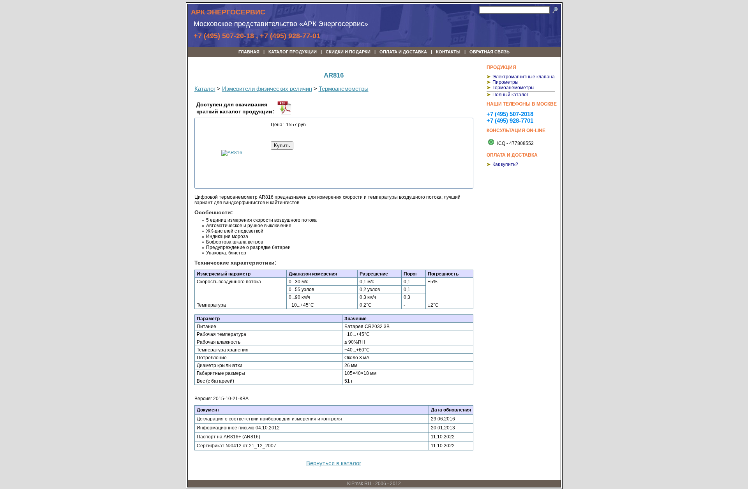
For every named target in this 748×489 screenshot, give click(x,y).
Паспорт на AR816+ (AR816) (228, 437)
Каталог (204, 88)
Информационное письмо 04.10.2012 (238, 428)
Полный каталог (510, 94)
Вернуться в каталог (333, 463)
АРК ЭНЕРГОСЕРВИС (228, 12)
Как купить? (505, 164)
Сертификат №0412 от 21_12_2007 (236, 445)
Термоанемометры (513, 87)
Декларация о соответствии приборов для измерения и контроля (269, 419)
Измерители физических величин (267, 88)
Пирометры (505, 82)
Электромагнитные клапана (523, 76)
